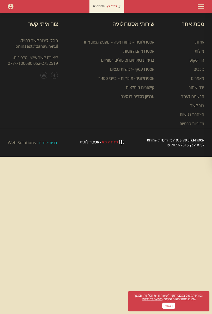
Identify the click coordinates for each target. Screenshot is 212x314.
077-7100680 (20, 63)
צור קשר (197, 105)
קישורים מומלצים (140, 87)
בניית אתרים (48, 142)
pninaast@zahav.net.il (37, 46)
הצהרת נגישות (192, 114)
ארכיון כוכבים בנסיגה (137, 96)
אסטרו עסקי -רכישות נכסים (132, 69)
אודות (199, 42)
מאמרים (197, 78)
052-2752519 (45, 63)
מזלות (199, 51)
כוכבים (199, 69)
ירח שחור (196, 87)
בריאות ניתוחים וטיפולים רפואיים (127, 60)
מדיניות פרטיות (191, 123)
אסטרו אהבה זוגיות (138, 51)
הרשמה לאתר (192, 96)
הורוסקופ (197, 60)
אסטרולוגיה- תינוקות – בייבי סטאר (126, 78)
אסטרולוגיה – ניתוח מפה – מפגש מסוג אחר (118, 42)
